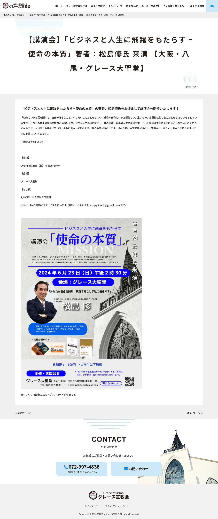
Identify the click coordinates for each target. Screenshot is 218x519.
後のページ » (195, 413)
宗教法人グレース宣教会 (14, 15)
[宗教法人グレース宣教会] (17, 6)
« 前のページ (23, 413)
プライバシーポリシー (116, 506)
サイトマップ (91, 506)
